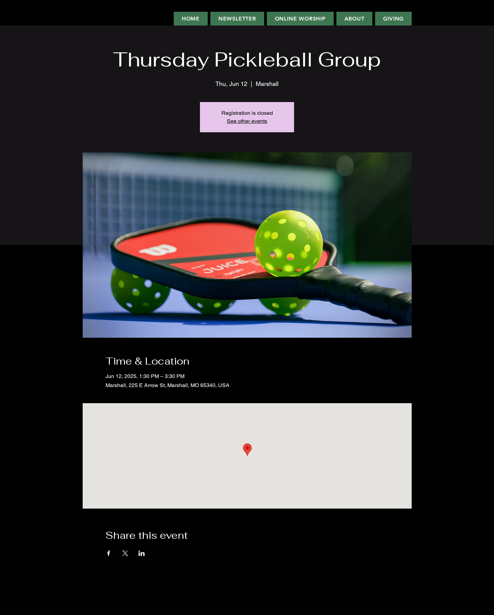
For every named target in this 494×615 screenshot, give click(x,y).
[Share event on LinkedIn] (141, 553)
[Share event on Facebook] (109, 553)
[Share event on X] (125, 553)
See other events (247, 121)
